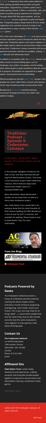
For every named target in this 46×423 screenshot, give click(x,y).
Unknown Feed (15, 263)
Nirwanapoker (5, 19)
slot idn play (16, 90)
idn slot (28, 36)
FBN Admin (12, 158)
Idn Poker (4, 1)
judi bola (32, 59)
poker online (29, 79)
